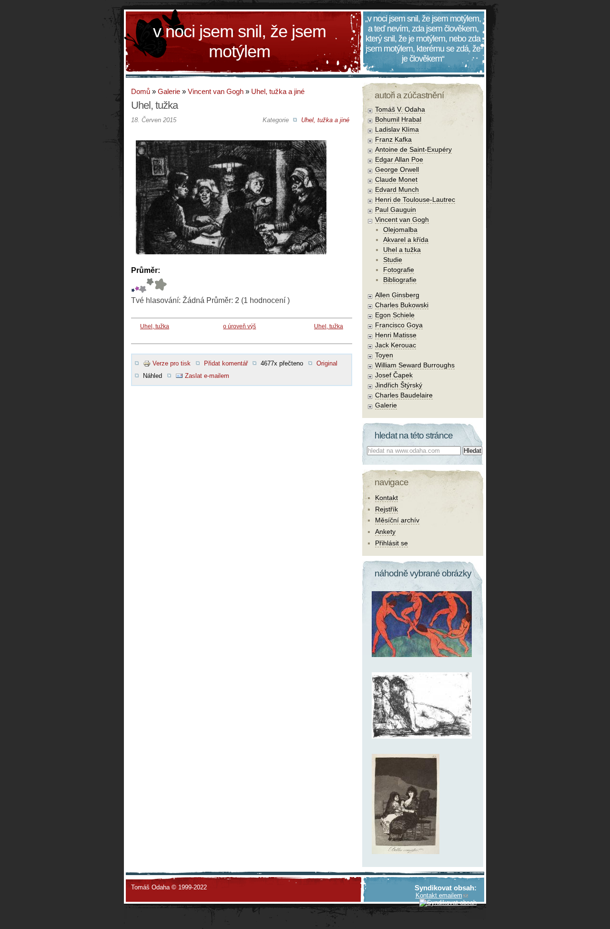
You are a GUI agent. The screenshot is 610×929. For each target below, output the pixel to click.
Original (326, 363)
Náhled (152, 375)
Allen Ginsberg (397, 295)
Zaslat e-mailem (207, 375)
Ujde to (137, 285)
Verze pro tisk (171, 363)
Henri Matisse (396, 335)
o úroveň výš (239, 326)
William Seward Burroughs (415, 365)
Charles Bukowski (401, 305)
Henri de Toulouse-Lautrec (415, 199)
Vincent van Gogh (216, 91)
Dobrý (142, 285)
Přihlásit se (391, 543)
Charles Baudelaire (404, 395)
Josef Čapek (394, 375)
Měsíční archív (397, 520)
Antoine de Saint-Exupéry (413, 149)
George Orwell (397, 169)
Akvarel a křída (405, 239)
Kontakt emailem (439, 895)
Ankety (385, 531)
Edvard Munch (397, 189)
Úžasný (160, 285)
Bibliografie (400, 279)
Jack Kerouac (395, 345)
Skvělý (150, 285)
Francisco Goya (399, 325)
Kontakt (386, 497)
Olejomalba (400, 229)
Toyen (384, 355)
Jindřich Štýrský (398, 385)
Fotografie (398, 269)
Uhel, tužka (154, 326)
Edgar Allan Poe (399, 159)
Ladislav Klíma (397, 129)
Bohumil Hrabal (398, 119)
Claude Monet (396, 179)
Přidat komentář (226, 363)
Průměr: (145, 270)
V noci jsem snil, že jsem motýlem (239, 41)
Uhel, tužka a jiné (278, 91)
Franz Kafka (393, 139)
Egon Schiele (395, 315)
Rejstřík (386, 509)
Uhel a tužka (402, 249)
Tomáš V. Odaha (400, 109)
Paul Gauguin (395, 209)
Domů (140, 91)
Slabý (133, 285)
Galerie (169, 91)
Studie (392, 259)
